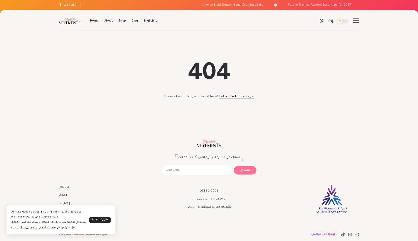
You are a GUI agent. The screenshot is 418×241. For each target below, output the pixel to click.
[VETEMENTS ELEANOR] (70, 21)
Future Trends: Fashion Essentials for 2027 (317, 5)
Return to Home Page (236, 96)
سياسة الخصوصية (44, 227)
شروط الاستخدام (21, 227)
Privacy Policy (25, 217)
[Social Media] (321, 21)
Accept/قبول (100, 219)
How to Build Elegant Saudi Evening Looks (230, 5)
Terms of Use (49, 217)
